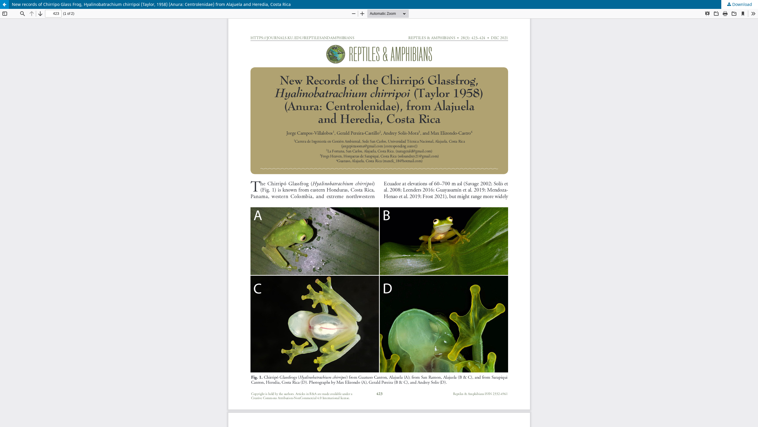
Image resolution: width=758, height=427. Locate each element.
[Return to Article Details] (4, 4)
